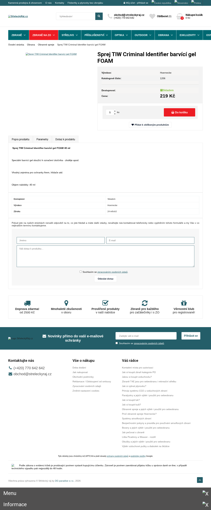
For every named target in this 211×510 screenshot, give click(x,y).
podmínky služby (138, 456)
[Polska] (196, 3)
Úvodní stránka (16, 44)
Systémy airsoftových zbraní (136, 418)
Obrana (163, 35)
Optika (119, 35)
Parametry (42, 139)
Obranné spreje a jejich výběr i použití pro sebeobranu (150, 409)
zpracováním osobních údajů (112, 272)
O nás (48, 2)
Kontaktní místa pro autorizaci (137, 367)
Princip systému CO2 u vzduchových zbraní (144, 390)
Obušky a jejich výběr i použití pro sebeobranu (146, 441)
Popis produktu (20, 139)
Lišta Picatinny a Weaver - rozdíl (139, 437)
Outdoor (141, 35)
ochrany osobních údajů (117, 456)
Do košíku (181, 112)
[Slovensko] (181, 3)
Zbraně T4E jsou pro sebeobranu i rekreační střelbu (149, 381)
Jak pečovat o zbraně (133, 432)
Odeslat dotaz (105, 278)
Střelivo (68, 35)
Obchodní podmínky (83, 377)
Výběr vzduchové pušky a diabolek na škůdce (145, 446)
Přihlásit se (191, 335)
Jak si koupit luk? (131, 400)
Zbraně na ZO (41, 35)
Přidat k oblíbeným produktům (152, 124)
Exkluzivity (188, 35)
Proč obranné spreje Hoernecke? (139, 414)
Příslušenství (94, 35)
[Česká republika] (161, 3)
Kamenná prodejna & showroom (25, 2)
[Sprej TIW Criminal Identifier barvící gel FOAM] (51, 54)
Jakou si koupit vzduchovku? (137, 377)
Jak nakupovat (80, 372)
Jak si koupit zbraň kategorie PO (139, 372)
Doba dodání (79, 367)
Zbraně (17, 35)
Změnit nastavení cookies (86, 390)
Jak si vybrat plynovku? (134, 386)
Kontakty (59, 2)
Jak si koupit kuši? (131, 404)
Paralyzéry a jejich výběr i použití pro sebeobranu (147, 395)
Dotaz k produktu (65, 139)
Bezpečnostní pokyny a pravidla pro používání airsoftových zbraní (156, 423)
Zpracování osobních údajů (87, 386)
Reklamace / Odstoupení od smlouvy (92, 381)
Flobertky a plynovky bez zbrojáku (85, 2)
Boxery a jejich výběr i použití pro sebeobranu (146, 427)
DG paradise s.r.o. (64, 480)
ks (118, 112)
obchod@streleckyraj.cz (33, 374)
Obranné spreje (46, 44)
